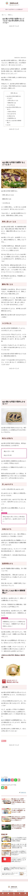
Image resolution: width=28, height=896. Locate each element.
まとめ (8, 124)
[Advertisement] (14, 41)
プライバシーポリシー (7, 891)
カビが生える (11, 105)
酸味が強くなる (12, 102)
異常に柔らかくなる (13, 100)
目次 (12, 93)
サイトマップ (20, 891)
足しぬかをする (12, 113)
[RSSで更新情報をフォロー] (6, 787)
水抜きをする (11, 116)
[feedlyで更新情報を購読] (2, 787)
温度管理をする (12, 118)
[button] (25, 561)
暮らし (4, 740)
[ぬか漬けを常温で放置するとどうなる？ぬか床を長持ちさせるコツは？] (9, 780)
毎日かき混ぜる (12, 111)
